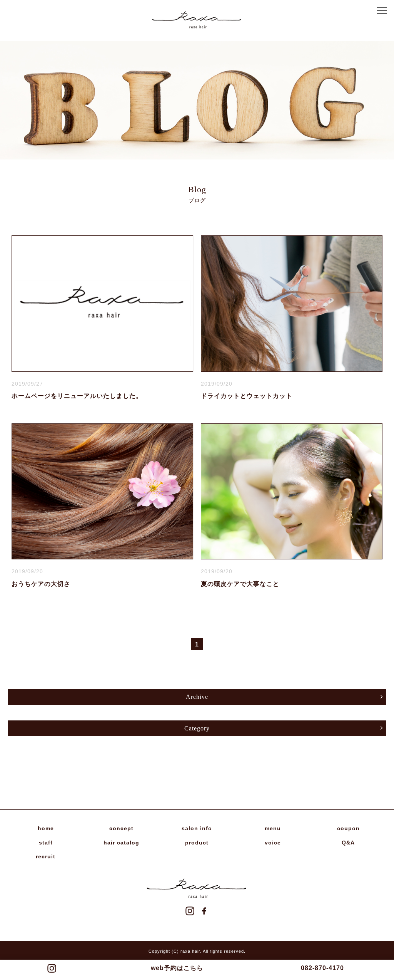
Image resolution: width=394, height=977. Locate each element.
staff (46, 842)
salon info (197, 828)
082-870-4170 (322, 968)
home (46, 828)
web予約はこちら (177, 968)
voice (273, 842)
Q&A (348, 842)
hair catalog (121, 842)
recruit (45, 856)
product (197, 842)
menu (273, 828)
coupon (348, 828)
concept (121, 828)
